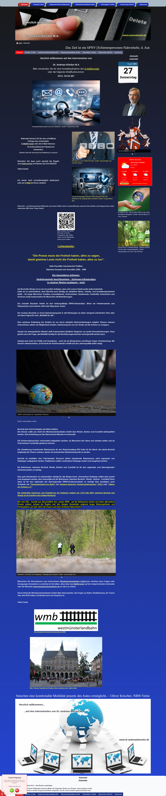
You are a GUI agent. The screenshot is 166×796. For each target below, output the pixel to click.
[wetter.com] (124, 184)
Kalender (134, 59)
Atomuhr (134, 56)
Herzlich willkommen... (40, 22)
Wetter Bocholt (135, 159)
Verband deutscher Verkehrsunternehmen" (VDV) (81, 484)
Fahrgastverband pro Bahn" (43, 484)
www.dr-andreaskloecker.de (134, 35)
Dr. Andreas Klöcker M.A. (42, 36)
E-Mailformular (92, 69)
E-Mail (27, 183)
